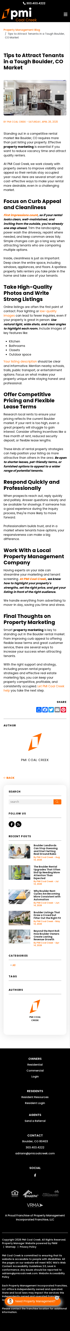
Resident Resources (35, 1097)
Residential (35, 1065)
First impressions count (21, 215)
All (13, 965)
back (10, 778)
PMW (54, 1243)
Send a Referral (35, 1121)
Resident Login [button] (35, 1103)
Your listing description (20, 361)
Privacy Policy (28, 1247)
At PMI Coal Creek (33, 579)
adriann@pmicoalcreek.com (35, 1153)
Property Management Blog (22, 30)
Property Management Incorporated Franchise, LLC (40, 1218)
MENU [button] (65, 14)
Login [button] (35, 1077)
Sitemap (10, 1247)
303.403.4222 (35, 3)
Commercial (35, 1071)
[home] (19, 14)
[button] (12, 824)
